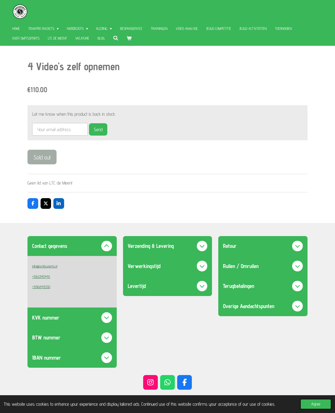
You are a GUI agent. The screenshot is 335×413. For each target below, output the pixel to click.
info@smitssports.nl (44, 266)
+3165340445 (41, 277)
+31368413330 (41, 287)
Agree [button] (315, 403)
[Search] (115, 38)
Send (98, 129)
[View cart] (129, 38)
